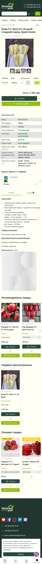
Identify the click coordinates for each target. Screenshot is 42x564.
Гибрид (21, 126)
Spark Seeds (23, 119)
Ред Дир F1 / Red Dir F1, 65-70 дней (10, 328)
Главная (5, 20)
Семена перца (23, 20)
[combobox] (14, 14)
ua (29, 13)
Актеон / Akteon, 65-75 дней (30, 463)
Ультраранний (23, 130)
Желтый (21, 139)
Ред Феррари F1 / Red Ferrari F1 (29, 328)
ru (32, 13)
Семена (13, 20)
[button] (37, 14)
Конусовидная (23, 143)
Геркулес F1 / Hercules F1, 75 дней (10, 463)
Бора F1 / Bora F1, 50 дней (10, 395)
